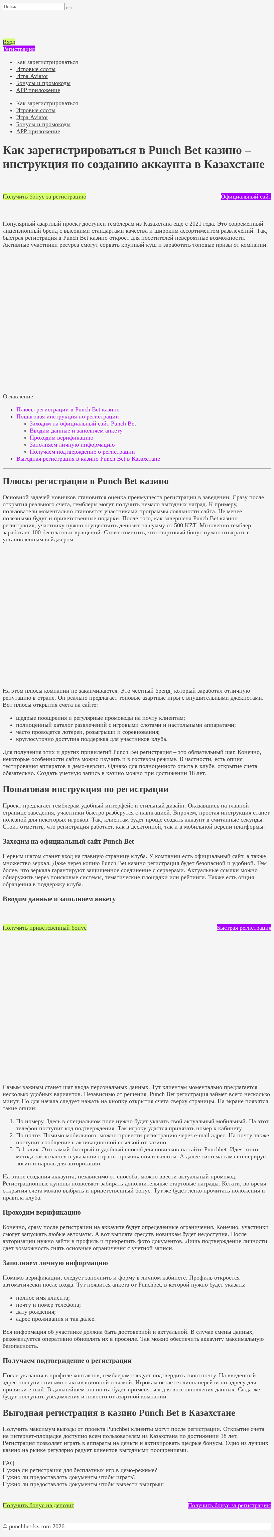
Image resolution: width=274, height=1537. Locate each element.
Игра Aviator (32, 76)
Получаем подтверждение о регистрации (82, 451)
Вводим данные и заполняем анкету (76, 430)
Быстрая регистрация (244, 927)
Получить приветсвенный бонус (45, 927)
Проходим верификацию (61, 437)
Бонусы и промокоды (43, 83)
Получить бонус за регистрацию (44, 196)
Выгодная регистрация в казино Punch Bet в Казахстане (88, 458)
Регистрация (19, 49)
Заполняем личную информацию (72, 444)
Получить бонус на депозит (38, 1505)
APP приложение (38, 90)
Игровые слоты (35, 69)
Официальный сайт (246, 196)
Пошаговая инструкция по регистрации (67, 416)
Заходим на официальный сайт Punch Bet (83, 423)
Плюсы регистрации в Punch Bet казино (68, 409)
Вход (9, 42)
